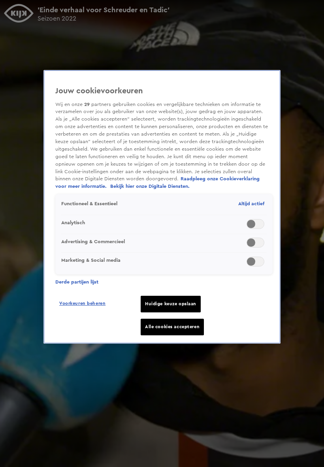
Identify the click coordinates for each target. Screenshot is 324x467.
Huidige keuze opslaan (170, 304)
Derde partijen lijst (76, 282)
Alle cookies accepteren (172, 327)
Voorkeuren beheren (82, 303)
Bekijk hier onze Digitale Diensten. (150, 186)
